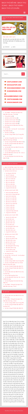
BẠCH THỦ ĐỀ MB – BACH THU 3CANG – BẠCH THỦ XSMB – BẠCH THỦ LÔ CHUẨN (14, 5)
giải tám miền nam (10, 222)
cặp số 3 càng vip (10, 175)
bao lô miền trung (10, 236)
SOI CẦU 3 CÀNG (9, 132)
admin (14, 46)
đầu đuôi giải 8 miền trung (12, 245)
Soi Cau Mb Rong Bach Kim (11, 151)
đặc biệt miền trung (10, 240)
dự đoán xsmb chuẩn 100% (11, 120)
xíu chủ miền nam (10, 228)
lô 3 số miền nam (10, 224)
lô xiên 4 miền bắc (10, 209)
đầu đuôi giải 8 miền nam (12, 226)
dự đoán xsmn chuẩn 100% (11, 121)
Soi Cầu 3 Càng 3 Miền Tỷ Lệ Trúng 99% (14, 134)
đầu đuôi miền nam (10, 230)
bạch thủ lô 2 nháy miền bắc (13, 194)
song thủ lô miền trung (11, 251)
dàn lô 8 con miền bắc (11, 201)
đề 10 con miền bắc (10, 178)
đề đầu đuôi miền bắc (11, 186)
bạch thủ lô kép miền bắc (12, 192)
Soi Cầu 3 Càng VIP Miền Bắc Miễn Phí (14, 141)
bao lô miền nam (10, 219)
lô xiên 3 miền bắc (10, 207)
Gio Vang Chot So (9, 253)
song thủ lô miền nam (11, 232)
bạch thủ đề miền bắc (11, 177)
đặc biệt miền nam (9, 37)
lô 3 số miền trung (10, 244)
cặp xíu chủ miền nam (11, 217)
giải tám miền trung (10, 242)
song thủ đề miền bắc (11, 188)
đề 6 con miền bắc (10, 182)
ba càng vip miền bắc (11, 173)
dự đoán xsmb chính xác (11, 118)
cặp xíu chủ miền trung (11, 238)
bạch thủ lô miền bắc (11, 196)
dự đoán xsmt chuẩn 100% (11, 123)
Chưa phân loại (8, 116)
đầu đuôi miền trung (11, 247)
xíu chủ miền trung (10, 249)
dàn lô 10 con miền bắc (11, 203)
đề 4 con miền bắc (10, 180)
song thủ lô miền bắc (11, 212)
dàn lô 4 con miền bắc (11, 198)
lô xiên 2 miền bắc (10, 205)
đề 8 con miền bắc (10, 184)
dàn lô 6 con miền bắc (11, 200)
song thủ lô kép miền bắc (12, 210)
